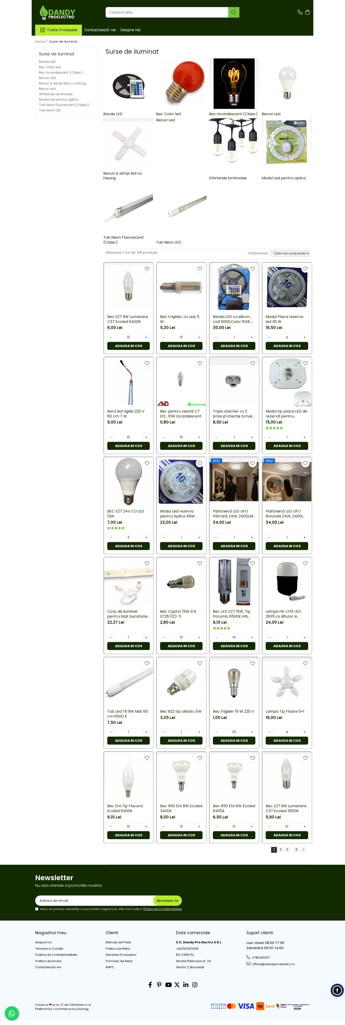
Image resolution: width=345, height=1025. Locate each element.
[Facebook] (150, 985)
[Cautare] (233, 12)
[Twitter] (177, 985)
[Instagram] (195, 985)
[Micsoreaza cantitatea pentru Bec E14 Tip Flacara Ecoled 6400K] (110, 826)
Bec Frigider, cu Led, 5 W (179, 319)
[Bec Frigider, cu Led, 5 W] (181, 287)
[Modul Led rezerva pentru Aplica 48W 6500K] (181, 481)
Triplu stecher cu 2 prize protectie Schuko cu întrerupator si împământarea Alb (234, 414)
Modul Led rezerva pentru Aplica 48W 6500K (177, 514)
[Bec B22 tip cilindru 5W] (181, 681)
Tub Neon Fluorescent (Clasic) (64, 105)
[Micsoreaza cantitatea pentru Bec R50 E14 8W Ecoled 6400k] (216, 826)
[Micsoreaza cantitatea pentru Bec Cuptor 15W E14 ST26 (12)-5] (163, 637)
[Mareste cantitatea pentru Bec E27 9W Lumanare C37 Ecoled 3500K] (304, 826)
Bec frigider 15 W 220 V (233, 711)
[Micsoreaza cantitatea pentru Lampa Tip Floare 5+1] (269, 731)
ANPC (110, 967)
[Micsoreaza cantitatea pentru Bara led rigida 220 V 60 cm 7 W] (110, 437)
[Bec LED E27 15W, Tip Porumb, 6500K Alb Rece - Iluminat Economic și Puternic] (234, 581)
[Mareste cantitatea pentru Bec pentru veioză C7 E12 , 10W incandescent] (199, 437)
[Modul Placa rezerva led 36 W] (286, 287)
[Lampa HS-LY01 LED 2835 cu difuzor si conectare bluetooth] (286, 581)
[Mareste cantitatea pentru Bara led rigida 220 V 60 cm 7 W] (146, 437)
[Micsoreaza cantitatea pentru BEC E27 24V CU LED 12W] (110, 537)
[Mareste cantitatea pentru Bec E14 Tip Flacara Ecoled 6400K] (146, 826)
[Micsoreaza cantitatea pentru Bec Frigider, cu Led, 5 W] (163, 337)
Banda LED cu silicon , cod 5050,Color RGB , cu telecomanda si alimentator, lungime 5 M (233, 319)
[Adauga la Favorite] (147, 268)
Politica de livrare (48, 961)
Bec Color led (50, 67)
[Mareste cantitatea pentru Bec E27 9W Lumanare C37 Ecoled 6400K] (146, 337)
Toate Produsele (62, 30)
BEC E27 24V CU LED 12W (125, 514)
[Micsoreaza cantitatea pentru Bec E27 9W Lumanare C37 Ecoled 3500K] (269, 826)
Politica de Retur (118, 949)
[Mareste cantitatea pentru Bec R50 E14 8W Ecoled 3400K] (199, 826)
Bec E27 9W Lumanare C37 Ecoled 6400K (127, 319)
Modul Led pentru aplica (58, 99)
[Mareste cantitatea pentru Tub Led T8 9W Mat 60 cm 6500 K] (146, 731)
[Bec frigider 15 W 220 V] (234, 681)
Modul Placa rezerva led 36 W (284, 319)
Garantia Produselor (121, 955)
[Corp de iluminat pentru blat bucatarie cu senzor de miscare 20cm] (128, 581)
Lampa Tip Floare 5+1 (285, 711)
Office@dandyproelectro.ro (273, 964)
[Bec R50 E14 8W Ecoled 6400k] (234, 776)
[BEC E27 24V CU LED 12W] (128, 481)
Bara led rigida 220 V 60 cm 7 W (126, 414)
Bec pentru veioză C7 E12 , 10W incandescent (181, 414)
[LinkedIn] (186, 985)
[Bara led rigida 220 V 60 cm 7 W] (128, 381)
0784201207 (261, 957)
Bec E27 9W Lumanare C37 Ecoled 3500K (286, 809)
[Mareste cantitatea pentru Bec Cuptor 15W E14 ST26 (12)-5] (199, 637)
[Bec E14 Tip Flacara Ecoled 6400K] (128, 776)
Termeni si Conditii (49, 949)
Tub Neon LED (50, 110)
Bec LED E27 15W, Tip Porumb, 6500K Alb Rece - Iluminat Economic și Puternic (232, 614)
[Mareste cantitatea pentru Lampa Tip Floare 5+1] (304, 731)
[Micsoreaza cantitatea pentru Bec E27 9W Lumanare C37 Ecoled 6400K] (110, 337)
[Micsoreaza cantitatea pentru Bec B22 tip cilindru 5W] (163, 731)
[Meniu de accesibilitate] (337, 990)
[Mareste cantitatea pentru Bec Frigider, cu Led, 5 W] (199, 337)
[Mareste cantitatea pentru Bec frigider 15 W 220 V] (251, 731)
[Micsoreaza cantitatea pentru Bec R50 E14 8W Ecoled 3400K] (163, 826)
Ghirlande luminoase (56, 94)
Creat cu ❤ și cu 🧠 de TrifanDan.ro (61, 1004)
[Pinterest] (159, 985)
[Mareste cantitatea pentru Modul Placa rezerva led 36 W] (304, 337)
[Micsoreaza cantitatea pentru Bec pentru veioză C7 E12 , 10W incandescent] (163, 437)
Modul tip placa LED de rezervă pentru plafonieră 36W (286, 414)
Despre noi (130, 30)
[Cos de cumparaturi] (307, 12)
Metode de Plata (118, 942)
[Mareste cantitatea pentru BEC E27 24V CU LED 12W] (146, 537)
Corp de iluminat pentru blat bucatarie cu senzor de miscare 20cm (127, 614)
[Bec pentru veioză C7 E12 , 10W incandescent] (181, 381)
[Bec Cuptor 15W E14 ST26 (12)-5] (181, 581)
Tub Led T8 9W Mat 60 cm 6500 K (127, 714)
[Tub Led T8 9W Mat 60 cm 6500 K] (128, 681)
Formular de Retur (119, 961)
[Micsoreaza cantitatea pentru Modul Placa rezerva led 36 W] (269, 337)
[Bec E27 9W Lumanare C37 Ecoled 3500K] (286, 776)
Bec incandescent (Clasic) (61, 72)
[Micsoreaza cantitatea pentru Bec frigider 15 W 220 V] (216, 731)
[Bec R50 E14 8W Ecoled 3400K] (181, 776)
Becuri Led (47, 78)
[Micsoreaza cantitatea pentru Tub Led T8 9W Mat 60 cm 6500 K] (110, 731)
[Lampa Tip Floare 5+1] (286, 681)
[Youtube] (168, 985)
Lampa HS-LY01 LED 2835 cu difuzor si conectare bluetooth (285, 614)
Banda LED (47, 61)
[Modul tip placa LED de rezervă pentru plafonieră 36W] (286, 381)
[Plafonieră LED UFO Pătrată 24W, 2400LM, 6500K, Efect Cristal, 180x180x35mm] (234, 481)
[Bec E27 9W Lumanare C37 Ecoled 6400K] (128, 287)
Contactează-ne (100, 30)
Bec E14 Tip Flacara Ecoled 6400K (125, 809)
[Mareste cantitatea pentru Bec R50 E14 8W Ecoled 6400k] (251, 826)
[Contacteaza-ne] (300, 12)
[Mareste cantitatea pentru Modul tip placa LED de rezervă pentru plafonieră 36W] (304, 437)
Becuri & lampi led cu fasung (62, 83)
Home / (42, 41)
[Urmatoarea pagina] (303, 850)
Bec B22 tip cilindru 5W (181, 711)
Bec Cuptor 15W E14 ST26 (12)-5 (178, 614)
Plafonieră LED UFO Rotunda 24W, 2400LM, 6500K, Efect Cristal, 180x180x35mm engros (286, 514)
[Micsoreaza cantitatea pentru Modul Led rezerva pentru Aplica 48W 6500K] (163, 537)
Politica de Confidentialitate (162, 909)
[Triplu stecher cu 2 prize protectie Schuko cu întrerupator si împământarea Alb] (234, 381)
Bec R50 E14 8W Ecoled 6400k (234, 809)
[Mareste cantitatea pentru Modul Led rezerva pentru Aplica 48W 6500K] (199, 537)
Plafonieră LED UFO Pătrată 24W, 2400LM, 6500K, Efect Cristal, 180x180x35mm (233, 514)
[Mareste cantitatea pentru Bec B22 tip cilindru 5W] (199, 731)
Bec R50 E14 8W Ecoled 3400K (181, 809)
